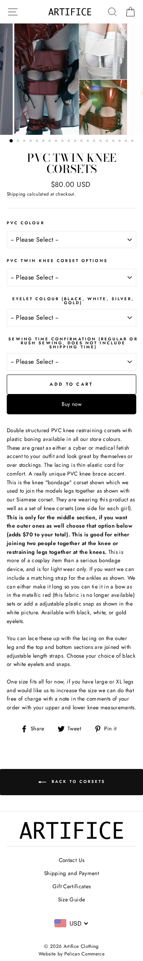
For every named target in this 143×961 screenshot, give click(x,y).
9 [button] (63, 142)
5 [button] (38, 142)
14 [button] (95, 142)
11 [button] (76, 142)
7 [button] (50, 142)
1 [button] (12, 141)
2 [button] (19, 142)
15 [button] (101, 142)
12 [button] (82, 142)
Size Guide (71, 899)
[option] (71, 79)
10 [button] (70, 142)
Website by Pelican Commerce (71, 953)
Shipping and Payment (71, 873)
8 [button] (57, 142)
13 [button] (89, 142)
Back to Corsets (77, 781)
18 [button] (120, 142)
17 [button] (114, 142)
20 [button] (133, 142)
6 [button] (44, 142)
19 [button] (127, 142)
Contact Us (71, 860)
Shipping (16, 194)
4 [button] (31, 142)
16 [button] (108, 142)
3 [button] (25, 142)
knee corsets (58, 508)
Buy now (71, 404)
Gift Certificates (71, 886)
